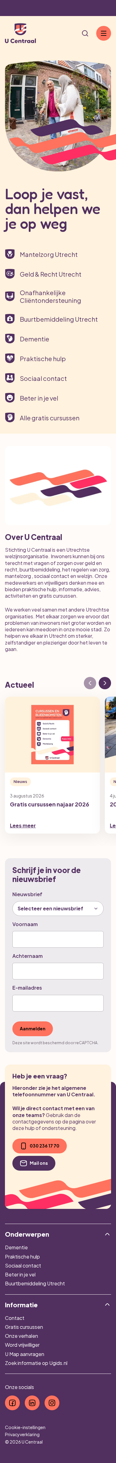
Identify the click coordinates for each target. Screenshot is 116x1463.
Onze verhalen (21, 1336)
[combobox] (58, 908)
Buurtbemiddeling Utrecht (59, 319)
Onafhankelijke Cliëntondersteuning (50, 296)
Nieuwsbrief (27, 894)
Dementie (34, 339)
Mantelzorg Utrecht (49, 254)
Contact (14, 1318)
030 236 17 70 (44, 1145)
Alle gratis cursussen (49, 418)
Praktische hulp (43, 358)
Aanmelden (32, 1028)
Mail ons (39, 1163)
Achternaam (27, 956)
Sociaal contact (43, 378)
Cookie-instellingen (25, 1427)
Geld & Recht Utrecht (50, 274)
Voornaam (25, 924)
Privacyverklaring (22, 1434)
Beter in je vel (39, 398)
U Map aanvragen (24, 1354)
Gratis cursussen (24, 1327)
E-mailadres (27, 987)
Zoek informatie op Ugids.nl (36, 1363)
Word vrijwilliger (22, 1344)
